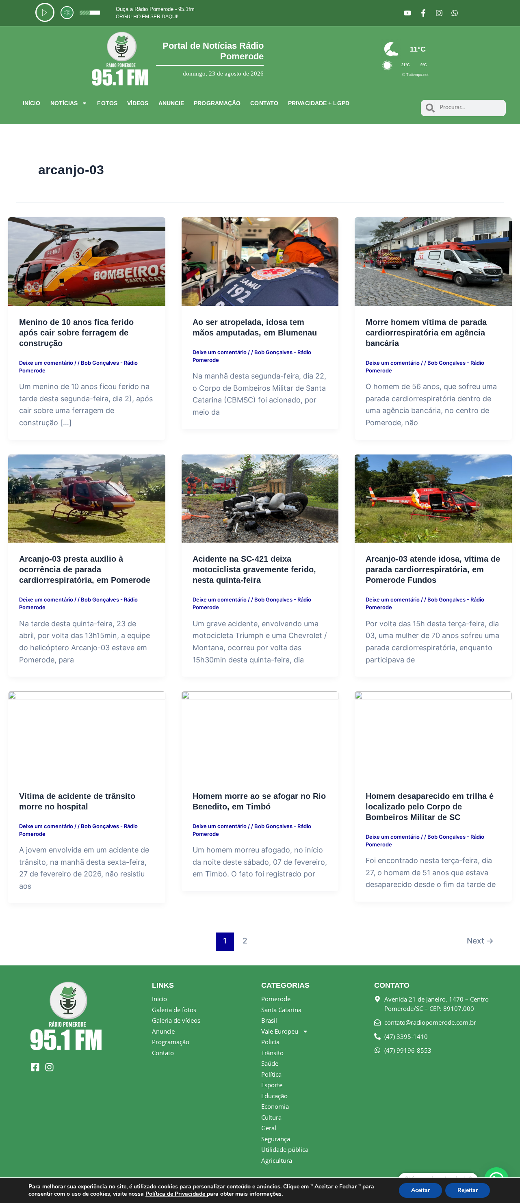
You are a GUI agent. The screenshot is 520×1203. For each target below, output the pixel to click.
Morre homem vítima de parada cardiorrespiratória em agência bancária (426, 333)
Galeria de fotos (174, 1010)
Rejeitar (467, 1190)
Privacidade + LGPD (318, 103)
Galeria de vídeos (176, 1020)
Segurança (275, 1139)
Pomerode (275, 999)
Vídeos (138, 103)
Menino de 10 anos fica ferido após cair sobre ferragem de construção (76, 333)
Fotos (107, 103)
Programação (217, 103)
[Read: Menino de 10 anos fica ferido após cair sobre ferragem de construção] (86, 261)
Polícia (270, 1042)
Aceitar (420, 1190)
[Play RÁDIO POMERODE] (44, 12)
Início (32, 103)
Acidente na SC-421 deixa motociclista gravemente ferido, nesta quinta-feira (254, 569)
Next (480, 941)
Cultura (271, 1117)
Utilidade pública (284, 1149)
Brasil (269, 1020)
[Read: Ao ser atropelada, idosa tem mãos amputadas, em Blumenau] (260, 261)
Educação (274, 1096)
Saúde (269, 1063)
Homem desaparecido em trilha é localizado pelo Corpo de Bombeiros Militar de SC (430, 807)
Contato (264, 103)
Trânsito (272, 1053)
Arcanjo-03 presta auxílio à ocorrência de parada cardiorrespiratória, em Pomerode (84, 569)
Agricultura (276, 1160)
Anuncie (171, 103)
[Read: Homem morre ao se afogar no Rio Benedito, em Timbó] (260, 735)
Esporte (271, 1085)
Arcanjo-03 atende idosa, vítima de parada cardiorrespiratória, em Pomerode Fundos (433, 569)
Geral (268, 1128)
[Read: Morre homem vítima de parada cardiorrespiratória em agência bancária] (433, 261)
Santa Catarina (281, 1010)
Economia (275, 1106)
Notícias (64, 103)
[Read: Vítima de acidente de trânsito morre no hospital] (86, 735)
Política (271, 1074)
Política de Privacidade (176, 1194)
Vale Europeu (279, 1031)
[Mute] (67, 12)
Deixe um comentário (46, 362)
